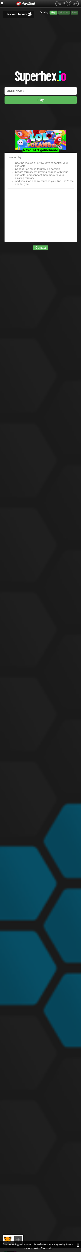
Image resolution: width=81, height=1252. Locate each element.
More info (46, 1248)
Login (74, 3)
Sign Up (61, 3)
